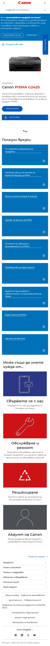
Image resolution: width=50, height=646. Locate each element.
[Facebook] (16, 635)
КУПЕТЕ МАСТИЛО (12, 108)
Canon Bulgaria (24, 629)
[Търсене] (4, 3)
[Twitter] (28, 635)
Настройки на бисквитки (25, 622)
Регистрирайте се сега (12, 35)
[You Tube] (34, 635)
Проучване (45, 45)
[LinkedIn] (22, 635)
